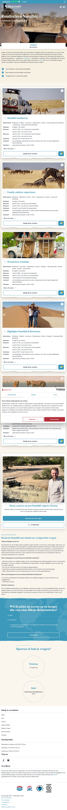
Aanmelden (33, 635)
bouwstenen (26, 58)
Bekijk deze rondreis (30, 154)
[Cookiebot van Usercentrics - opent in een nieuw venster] (57, 389)
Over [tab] (55, 394)
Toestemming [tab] (12, 394)
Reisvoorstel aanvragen (33, 518)
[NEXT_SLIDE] (63, 101)
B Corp (55, 774)
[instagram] (8, 760)
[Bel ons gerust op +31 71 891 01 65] (65, 2)
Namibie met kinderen (7, 11)
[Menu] (2, 7)
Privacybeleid (19, 626)
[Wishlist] (61, 7)
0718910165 (35, 525)
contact (40, 60)
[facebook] (3, 760)
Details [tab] (33, 394)
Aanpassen (32, 419)
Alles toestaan (54, 419)
